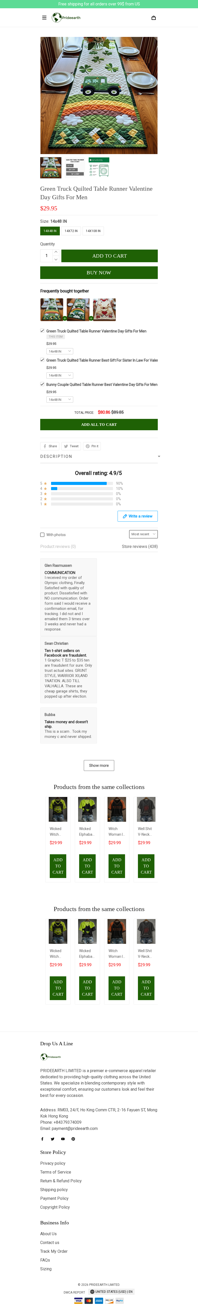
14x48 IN (58, 221)
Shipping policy (54, 1189)
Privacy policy (52, 1163)
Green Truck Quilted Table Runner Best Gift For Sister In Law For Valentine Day (109, 360)
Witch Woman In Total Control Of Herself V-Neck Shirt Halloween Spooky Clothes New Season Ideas (117, 832)
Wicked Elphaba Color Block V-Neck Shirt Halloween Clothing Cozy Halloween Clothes (87, 832)
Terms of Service (55, 1172)
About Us (48, 1233)
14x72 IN (71, 231)
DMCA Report (74, 1292)
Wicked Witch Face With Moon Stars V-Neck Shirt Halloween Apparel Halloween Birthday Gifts (58, 832)
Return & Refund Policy (61, 1180)
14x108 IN (93, 231)
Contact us (49, 1242)
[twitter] (54, 1139)
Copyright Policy (55, 1207)
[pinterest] (74, 1139)
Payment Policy (54, 1198)
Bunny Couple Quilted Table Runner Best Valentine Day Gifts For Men (102, 384)
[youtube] (64, 1139)
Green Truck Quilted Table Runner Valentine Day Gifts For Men (96, 331)
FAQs (45, 1260)
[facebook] (43, 1139)
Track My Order (54, 1251)
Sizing (46, 1268)
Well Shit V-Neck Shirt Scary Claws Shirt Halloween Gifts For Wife (146, 832)
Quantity (47, 244)
